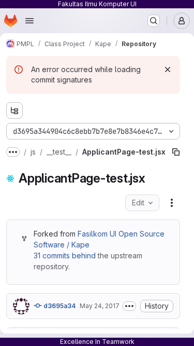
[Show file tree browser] (14, 110)
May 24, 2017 (100, 306)
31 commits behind (65, 255)
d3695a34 (59, 306)
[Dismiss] (167, 69)
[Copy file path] (160, 152)
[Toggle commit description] (129, 306)
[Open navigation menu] (29, 20)
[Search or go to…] (153, 21)
